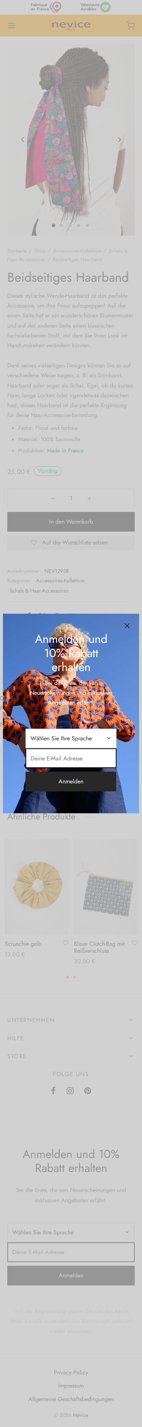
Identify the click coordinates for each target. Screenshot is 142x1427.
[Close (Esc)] (127, 625)
